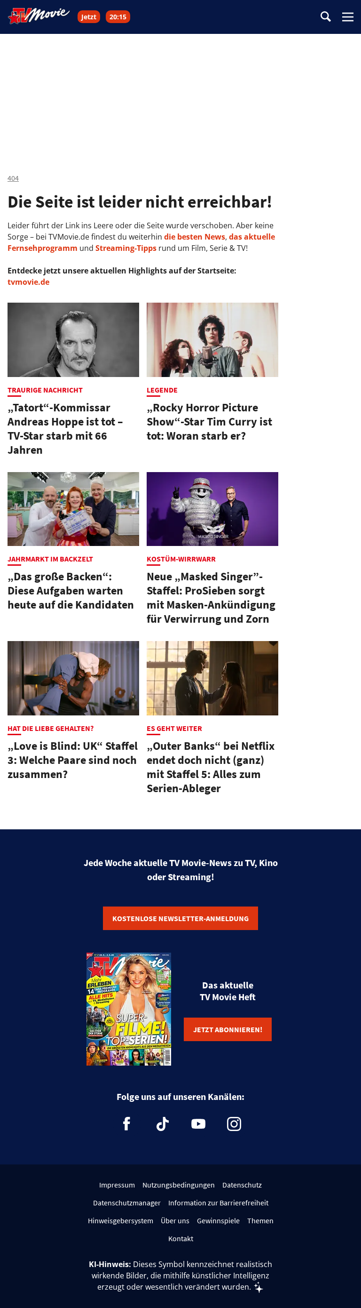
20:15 (118, 16)
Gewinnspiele (218, 1220)
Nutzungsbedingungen (178, 1184)
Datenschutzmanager (127, 1202)
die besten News (194, 237)
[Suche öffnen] (326, 17)
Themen (260, 1220)
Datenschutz (242, 1184)
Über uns (175, 1220)
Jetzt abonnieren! (227, 1029)
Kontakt (180, 1238)
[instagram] (234, 1124)
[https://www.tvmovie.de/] (39, 16)
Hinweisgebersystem (120, 1220)
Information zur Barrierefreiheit (218, 1202)
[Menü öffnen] (347, 17)
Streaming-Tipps (126, 248)
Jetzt (88, 16)
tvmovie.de (28, 282)
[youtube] (198, 1124)
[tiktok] (163, 1124)
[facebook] (127, 1124)
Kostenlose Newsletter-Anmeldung (180, 918)
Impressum (117, 1184)
